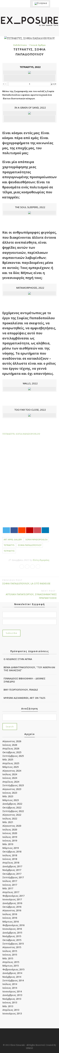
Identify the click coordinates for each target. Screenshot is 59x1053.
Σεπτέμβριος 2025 (13, 755)
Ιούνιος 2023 (9, 792)
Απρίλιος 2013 (10, 1009)
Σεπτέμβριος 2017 (13, 877)
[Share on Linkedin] (45, 530)
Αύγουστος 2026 (11, 741)
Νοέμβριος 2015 (11, 936)
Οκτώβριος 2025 (11, 752)
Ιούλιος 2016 (9, 914)
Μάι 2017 (7, 888)
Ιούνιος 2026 (9, 744)
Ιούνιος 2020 (9, 833)
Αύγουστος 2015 (11, 947)
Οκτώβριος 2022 (11, 807)
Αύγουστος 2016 (11, 910)
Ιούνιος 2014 (9, 987)
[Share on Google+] (29, 530)
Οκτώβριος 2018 (11, 851)
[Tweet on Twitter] (6, 530)
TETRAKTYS (9, 545)
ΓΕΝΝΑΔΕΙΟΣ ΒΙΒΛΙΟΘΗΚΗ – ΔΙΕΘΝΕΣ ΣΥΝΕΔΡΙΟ (24, 680)
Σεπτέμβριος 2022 (13, 811)
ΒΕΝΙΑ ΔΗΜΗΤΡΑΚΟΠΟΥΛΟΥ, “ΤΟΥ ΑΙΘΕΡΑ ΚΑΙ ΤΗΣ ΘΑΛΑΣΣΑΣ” (29, 669)
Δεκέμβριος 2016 (12, 903)
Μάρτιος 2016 (10, 921)
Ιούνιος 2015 (9, 954)
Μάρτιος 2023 (10, 800)
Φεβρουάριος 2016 (13, 925)
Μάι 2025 (7, 759)
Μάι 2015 (7, 958)
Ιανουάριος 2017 (12, 899)
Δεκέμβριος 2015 (12, 932)
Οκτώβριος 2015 (11, 940)
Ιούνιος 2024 (9, 777)
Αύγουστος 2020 (11, 825)
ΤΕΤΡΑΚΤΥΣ (9, 551)
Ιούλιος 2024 (9, 774)
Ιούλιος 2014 (9, 984)
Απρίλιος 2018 (10, 862)
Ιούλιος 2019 (9, 836)
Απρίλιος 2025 (10, 763)
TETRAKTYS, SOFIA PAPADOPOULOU (21, 433)
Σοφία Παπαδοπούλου (29, 545)
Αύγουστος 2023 (11, 789)
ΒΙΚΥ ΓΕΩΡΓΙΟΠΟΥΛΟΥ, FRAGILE (21, 689)
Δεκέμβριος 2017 (12, 866)
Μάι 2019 (7, 844)
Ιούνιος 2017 (9, 884)
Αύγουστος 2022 (11, 814)
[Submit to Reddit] (22, 530)
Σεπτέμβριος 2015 (13, 943)
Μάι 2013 (7, 1006)
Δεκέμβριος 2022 (12, 803)
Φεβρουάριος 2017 (13, 895)
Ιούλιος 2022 (9, 818)
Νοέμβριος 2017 (11, 870)
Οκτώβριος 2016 (11, 906)
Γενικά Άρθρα (38, 45)
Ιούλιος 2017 (9, 881)
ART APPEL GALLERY (13, 539)
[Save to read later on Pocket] (37, 530)
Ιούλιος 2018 (9, 855)
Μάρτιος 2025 (10, 766)
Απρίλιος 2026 (10, 748)
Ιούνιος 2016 (9, 917)
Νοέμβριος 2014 (11, 976)
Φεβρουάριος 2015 (13, 969)
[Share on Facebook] (14, 530)
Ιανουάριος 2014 (12, 991)
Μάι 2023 (7, 796)
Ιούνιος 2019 (9, 840)
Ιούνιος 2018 (9, 859)
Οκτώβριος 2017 (11, 873)
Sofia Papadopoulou (36, 539)
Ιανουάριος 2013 (12, 1013)
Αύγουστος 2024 (11, 770)
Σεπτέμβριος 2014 (13, 980)
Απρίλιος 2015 (10, 962)
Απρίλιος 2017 (10, 892)
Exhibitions (20, 45)
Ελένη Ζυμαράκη (41, 560)
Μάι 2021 (7, 822)
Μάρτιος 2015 (10, 965)
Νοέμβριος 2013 (11, 998)
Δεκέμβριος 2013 (12, 995)
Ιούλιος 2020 (9, 829)
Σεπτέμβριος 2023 (13, 785)
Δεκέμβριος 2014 (12, 973)
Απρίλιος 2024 (10, 781)
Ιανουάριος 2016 (12, 928)
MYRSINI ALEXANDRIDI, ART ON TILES (24, 697)
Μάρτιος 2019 (10, 848)
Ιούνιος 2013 (9, 1002)
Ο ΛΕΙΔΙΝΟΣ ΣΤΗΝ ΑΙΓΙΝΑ (18, 659)
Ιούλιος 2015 (9, 951)
